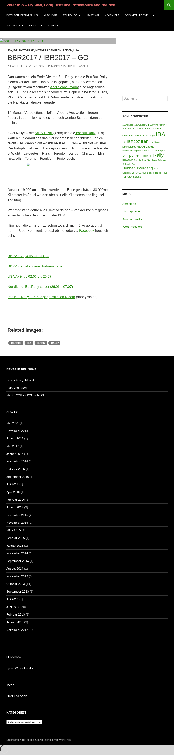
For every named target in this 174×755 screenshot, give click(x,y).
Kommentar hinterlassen (69, 65)
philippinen (131, 155)
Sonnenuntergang (137, 168)
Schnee (162, 160)
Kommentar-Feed (134, 219)
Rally (55, 343)
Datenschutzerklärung (22, 15)
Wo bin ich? (112, 15)
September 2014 (17, 561)
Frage (152, 135)
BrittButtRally (44, 133)
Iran (145, 141)
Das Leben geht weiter (21, 380)
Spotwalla (13, 25)
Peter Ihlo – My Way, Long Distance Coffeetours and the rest (60, 5)
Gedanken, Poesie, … (138, 15)
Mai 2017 (12, 446)
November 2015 (17, 522)
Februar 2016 (15, 499)
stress (150, 173)
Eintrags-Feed (132, 211)
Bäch (147, 128)
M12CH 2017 (50, 15)
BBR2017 (16, 343)
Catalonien (156, 128)
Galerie (17, 65)
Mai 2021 (12, 423)
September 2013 (17, 591)
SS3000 (142, 173)
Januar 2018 (14, 438)
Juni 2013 (13, 607)
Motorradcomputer (132, 150)
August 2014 (14, 568)
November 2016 (17, 461)
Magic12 (150, 146)
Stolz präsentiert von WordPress (53, 739)
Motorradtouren (48, 50)
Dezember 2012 (17, 629)
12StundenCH (141, 125)
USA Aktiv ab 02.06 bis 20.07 (29, 276)
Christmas (127, 135)
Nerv (144, 150)
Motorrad (26, 50)
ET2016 (144, 135)
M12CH (141, 146)
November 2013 (17, 576)
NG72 (151, 150)
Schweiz (126, 164)
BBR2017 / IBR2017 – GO (48, 57)
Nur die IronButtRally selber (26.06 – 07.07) (40, 287)
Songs (135, 164)
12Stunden (127, 125)
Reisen (67, 50)
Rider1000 (127, 160)
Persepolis (160, 150)
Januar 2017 (14, 453)
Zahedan (137, 176)
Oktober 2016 (15, 469)
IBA (10, 50)
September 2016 (17, 476)
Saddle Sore (140, 160)
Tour (164, 173)
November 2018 (17, 430)
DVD (136, 135)
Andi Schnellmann (64, 87)
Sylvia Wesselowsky (19, 668)
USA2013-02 (92, 15)
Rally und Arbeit (16, 387)
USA (76, 50)
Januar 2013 (14, 622)
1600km (154, 125)
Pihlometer (147, 156)
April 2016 (13, 492)
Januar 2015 (14, 545)
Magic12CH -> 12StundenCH (25, 395)
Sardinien (152, 160)
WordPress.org (132, 226)
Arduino (163, 125)
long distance (129, 146)
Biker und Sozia (16, 696)
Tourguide (70, 15)
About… (34, 25)
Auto (124, 128)
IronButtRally (85, 133)
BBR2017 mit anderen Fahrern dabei (35, 266)
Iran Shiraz (155, 142)
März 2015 (13, 530)
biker (141, 128)
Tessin (158, 173)
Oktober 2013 (15, 584)
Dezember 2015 (17, 515)
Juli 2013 (12, 599)
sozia (156, 168)
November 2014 (17, 553)
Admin (52, 25)
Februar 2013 (15, 614)
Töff (124, 176)
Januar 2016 (14, 507)
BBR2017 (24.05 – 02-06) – (28, 256)
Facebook (87, 230)
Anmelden (129, 203)
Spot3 (135, 173)
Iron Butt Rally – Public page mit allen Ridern (41, 297)
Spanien (126, 173)
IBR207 (41, 343)
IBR (15, 50)
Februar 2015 (15, 538)
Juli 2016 (12, 484)
